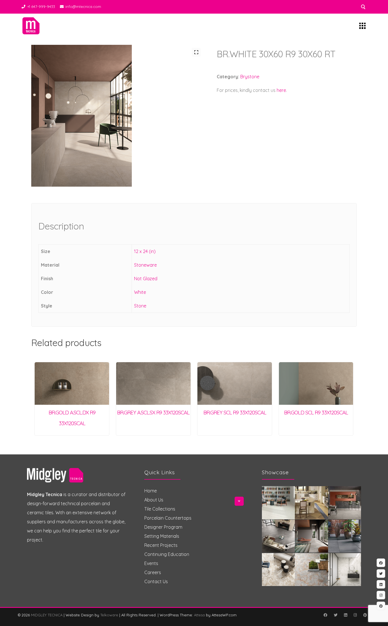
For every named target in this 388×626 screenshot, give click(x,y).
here (281, 90)
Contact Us (156, 581)
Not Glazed (145, 278)
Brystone (249, 76)
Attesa (199, 615)
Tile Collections (159, 509)
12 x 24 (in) (145, 251)
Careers (152, 572)
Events (151, 563)
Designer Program (163, 527)
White (140, 292)
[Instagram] (355, 615)
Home (150, 491)
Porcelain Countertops (167, 518)
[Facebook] (325, 615)
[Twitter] (335, 615)
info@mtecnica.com (83, 6)
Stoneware (145, 265)
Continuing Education (166, 554)
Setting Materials (161, 536)
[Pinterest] (365, 615)
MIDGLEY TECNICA (46, 615)
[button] (196, 52)
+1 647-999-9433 (41, 6)
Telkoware (109, 615)
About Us (153, 500)
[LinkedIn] (345, 615)
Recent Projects (161, 545)
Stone (140, 306)
